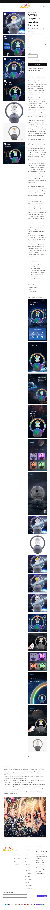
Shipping (35, 33)
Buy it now (37, 64)
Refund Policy (17, 861)
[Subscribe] (25, 896)
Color (29, 36)
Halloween (27, 864)
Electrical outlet (31, 47)
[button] (2, 6)
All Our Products (28, 888)
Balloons (27, 852)
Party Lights (27, 876)
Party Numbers (28, 879)
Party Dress (27, 867)
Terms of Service (17, 855)
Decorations (27, 858)
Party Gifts (27, 870)
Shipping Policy (17, 858)
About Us (16, 850)
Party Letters (28, 873)
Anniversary (27, 850)
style (29, 41)
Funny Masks (28, 861)
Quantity (30, 53)
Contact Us (16, 852)
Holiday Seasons (28, 885)
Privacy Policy (17, 864)
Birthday (27, 882)
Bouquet (27, 855)
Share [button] (31, 756)
